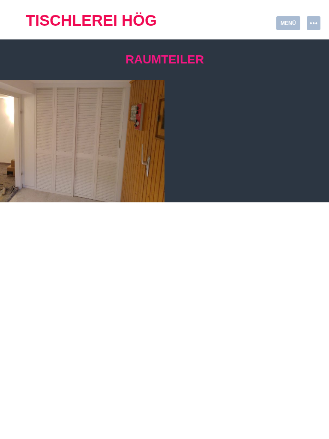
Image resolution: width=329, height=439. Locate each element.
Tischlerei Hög (91, 20)
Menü (288, 23)
